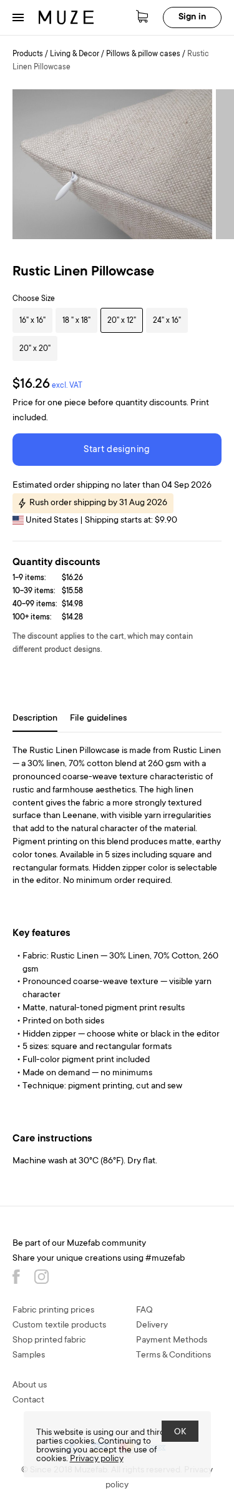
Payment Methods (171, 1341)
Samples (28, 1356)
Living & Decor (74, 54)
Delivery (152, 1326)
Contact (28, 1401)
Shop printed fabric (49, 1341)
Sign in (192, 17)
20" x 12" (121, 321)
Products (27, 54)
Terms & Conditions (173, 1356)
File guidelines (98, 719)
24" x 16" (167, 321)
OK (180, 1432)
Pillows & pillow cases (143, 54)
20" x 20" (35, 349)
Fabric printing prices (53, 1311)
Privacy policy (97, 1459)
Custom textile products (59, 1326)
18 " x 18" (76, 321)
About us (29, 1386)
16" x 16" (32, 321)
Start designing (117, 450)
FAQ (144, 1311)
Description (34, 719)
